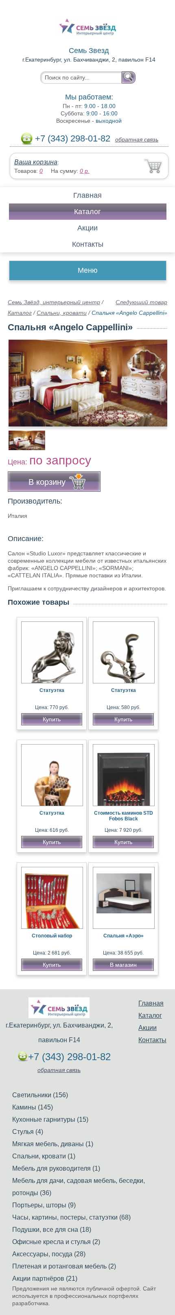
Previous (23, 436)
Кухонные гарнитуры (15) (50, 1119)
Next (158, 436)
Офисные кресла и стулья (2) (56, 1241)
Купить (52, 719)
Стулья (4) (27, 1131)
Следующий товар (141, 302)
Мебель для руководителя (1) (56, 1168)
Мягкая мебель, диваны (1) (52, 1143)
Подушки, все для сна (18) (51, 1229)
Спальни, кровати (62, 312)
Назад (21, 378)
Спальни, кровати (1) (43, 1156)
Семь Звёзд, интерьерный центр (54, 302)
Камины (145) (32, 1107)
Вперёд (154, 378)
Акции (87, 228)
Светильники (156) (40, 1095)
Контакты (87, 244)
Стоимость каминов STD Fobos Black (123, 816)
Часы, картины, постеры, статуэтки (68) (71, 1217)
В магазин (123, 964)
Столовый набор (52, 936)
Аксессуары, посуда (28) (48, 1254)
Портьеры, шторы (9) (44, 1205)
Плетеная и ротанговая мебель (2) (64, 1266)
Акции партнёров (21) (44, 1278)
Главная (87, 195)
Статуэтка (51, 690)
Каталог (87, 212)
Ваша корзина (35, 162)
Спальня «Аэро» (123, 936)
